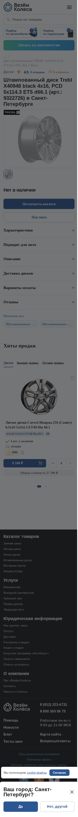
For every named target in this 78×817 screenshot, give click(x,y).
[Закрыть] (72, 792)
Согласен (59, 772)
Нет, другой (57, 806)
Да (20, 806)
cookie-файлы (37, 772)
